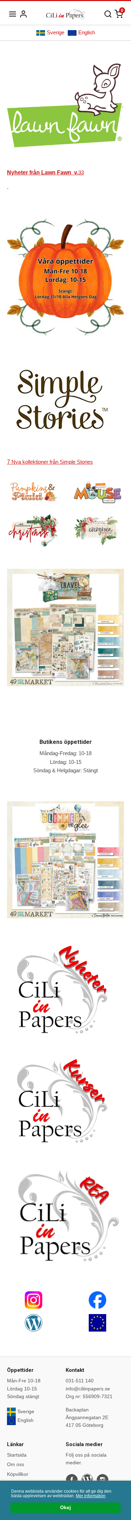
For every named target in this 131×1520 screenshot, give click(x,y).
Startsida (17, 1455)
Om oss (15, 1464)
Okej (65, 1507)
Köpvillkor (17, 1474)
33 (45, 172)
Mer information (90, 1495)
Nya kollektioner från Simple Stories (50, 462)
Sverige (55, 32)
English (86, 32)
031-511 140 (80, 1380)
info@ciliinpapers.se (88, 1388)
